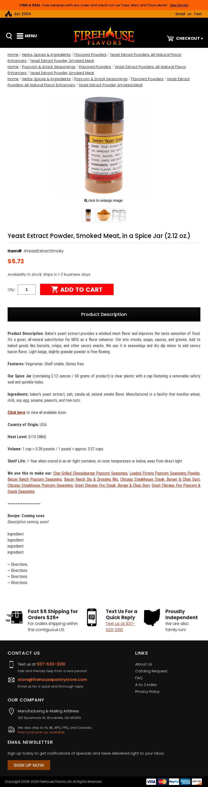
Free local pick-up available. (41, 732)
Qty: (11, 289)
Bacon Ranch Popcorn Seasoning (35, 479)
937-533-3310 (51, 664)
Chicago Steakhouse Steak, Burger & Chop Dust (160, 479)
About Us (143, 664)
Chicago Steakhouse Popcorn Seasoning (40, 485)
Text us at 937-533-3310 (120, 627)
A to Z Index (146, 684)
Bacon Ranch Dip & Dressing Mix (91, 479)
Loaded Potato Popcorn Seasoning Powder (164, 473)
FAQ (139, 677)
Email (180, 13)
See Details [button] (179, 5)
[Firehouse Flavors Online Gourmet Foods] (104, 35)
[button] (88, 216)
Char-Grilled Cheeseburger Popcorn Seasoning (90, 473)
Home (13, 54)
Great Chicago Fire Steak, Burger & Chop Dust (112, 485)
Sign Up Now (29, 765)
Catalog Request (151, 671)
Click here (16, 412)
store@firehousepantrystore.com (52, 679)
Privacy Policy (147, 691)
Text (198, 13)
